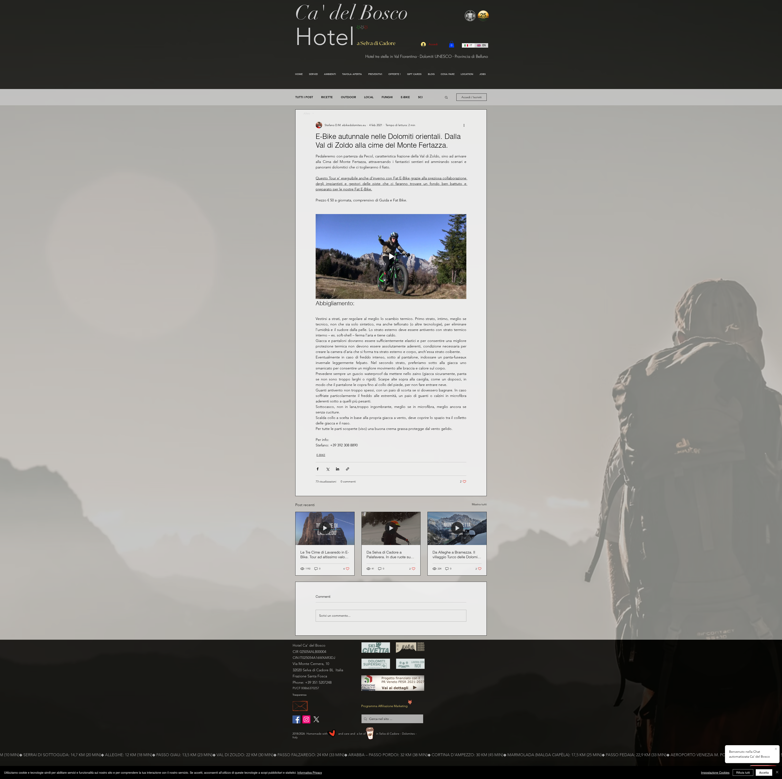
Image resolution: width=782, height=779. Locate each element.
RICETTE (327, 97)
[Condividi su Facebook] (318, 469)
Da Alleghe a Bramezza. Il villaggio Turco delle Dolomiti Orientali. (456, 554)
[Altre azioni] (463, 125)
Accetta (764, 772)
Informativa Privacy (309, 772)
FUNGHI (387, 97)
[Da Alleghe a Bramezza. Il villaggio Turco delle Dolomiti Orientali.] (457, 528)
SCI (420, 97)
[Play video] (391, 256)
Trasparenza (299, 694)
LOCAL (368, 97)
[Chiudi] (777, 772)
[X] (316, 719)
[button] (451, 44)
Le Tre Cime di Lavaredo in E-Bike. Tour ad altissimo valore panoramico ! (324, 554)
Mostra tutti (479, 504)
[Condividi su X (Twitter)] (327, 469)
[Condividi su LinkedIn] (337, 469)
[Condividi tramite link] (347, 469)
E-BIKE (405, 97)
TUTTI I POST (304, 97)
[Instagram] (306, 719)
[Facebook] (296, 719)
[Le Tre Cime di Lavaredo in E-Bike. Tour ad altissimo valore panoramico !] (324, 528)
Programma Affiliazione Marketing (384, 706)
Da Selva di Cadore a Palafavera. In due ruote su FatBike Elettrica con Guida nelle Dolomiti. (389, 554)
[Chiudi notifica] (776, 749)
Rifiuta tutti (743, 772)
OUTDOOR (348, 97)
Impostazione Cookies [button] (715, 772)
